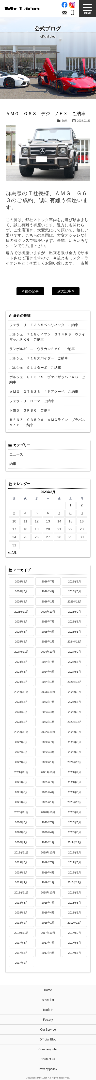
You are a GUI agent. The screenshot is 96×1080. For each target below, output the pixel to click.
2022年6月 (74, 742)
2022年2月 (21, 762)
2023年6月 (74, 701)
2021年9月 (74, 772)
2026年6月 (74, 581)
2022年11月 (21, 731)
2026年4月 (48, 591)
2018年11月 (21, 892)
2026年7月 (48, 581)
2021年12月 (74, 762)
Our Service (48, 1029)
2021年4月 (48, 792)
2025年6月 (74, 621)
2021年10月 (48, 772)
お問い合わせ (64, 13)
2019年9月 (74, 852)
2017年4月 (48, 952)
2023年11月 (21, 691)
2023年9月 (74, 691)
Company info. (48, 1049)
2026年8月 (21, 581)
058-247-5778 (72, 13)
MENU (87, 8)
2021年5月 (21, 792)
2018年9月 (74, 892)
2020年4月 (48, 832)
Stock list (48, 1000)
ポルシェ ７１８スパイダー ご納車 (38, 358)
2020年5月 (21, 832)
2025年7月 (48, 621)
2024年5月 (21, 671)
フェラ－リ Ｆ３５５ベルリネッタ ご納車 (43, 325)
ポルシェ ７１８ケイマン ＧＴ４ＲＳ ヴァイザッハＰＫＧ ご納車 (47, 336)
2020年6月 (74, 822)
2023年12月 (74, 681)
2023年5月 (21, 711)
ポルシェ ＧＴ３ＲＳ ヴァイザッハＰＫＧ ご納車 (47, 379)
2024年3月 (74, 671)
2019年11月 (21, 852)
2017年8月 (21, 942)
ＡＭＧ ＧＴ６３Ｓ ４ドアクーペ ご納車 (43, 392)
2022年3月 (74, 751)
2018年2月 (21, 922)
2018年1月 (48, 922)
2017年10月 (48, 932)
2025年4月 (48, 631)
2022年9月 (74, 731)
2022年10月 (48, 731)
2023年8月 (21, 701)
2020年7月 (48, 822)
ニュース (16, 454)
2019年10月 (48, 852)
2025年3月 (74, 631)
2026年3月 (74, 591)
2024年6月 (74, 661)
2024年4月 (48, 671)
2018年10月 (48, 892)
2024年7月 (48, 661)
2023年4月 (48, 711)
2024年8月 (21, 661)
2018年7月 (48, 902)
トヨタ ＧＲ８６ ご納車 (30, 410)
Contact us (48, 1059)
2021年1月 (48, 802)
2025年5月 (21, 631)
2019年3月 (74, 872)
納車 (64, 120)
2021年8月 (21, 782)
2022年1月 (48, 762)
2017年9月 (74, 932)
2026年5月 (21, 591)
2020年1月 (48, 842)
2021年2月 (21, 802)
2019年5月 (21, 872)
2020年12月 (74, 802)
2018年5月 (21, 912)
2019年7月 (48, 862)
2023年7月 (48, 701)
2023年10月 (48, 691)
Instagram (72, 5)
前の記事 (31, 291)
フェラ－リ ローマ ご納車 (31, 401)
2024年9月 (74, 651)
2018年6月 (74, 902)
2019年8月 (21, 862)
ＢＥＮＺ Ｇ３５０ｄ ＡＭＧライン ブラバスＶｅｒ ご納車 (47, 422)
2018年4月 (48, 912)
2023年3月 (74, 711)
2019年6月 (74, 862)
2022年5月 (21, 751)
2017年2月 (21, 962)
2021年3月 (74, 792)
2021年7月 (48, 782)
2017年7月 (48, 942)
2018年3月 (74, 912)
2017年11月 (21, 932)
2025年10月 (48, 611)
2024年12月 (74, 641)
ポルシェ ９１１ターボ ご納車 (35, 368)
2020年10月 (48, 812)
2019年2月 (21, 882)
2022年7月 (48, 742)
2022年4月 (48, 751)
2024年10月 (48, 651)
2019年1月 (48, 882)
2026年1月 (48, 601)
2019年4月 (48, 872)
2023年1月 (48, 721)
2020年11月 (21, 812)
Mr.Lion (22, 8)
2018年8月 (21, 902)
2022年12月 (74, 721)
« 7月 (12, 552)
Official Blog (48, 1039)
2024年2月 (21, 681)
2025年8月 (21, 621)
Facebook (64, 5)
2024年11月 (21, 651)
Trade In (48, 1010)
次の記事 (64, 291)
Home (48, 990)
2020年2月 (21, 842)
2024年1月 (48, 681)
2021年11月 (21, 772)
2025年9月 (74, 611)
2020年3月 (74, 832)
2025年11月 (21, 611)
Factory (48, 1019)
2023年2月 (21, 721)
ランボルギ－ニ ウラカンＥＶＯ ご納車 (42, 349)
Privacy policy (48, 1069)
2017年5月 (21, 952)
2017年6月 (74, 942)
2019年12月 (74, 842)
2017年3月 (74, 952)
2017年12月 (74, 922)
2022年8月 (21, 742)
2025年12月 (74, 601)
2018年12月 (74, 882)
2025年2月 (21, 641)
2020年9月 (74, 812)
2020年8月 (21, 822)
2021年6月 (74, 782)
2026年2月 (21, 601)
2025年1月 (48, 641)
